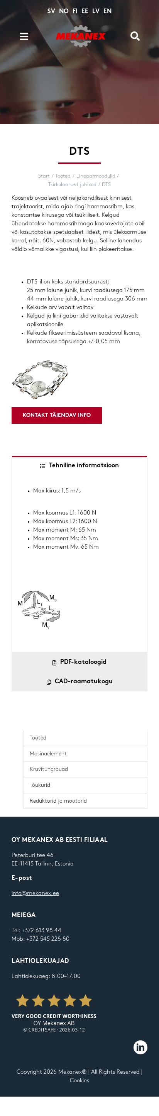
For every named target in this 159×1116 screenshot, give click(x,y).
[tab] (79, 465)
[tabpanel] (79, 563)
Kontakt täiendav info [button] (57, 415)
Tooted (38, 737)
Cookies (79, 1080)
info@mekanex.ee (35, 893)
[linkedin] (140, 1047)
